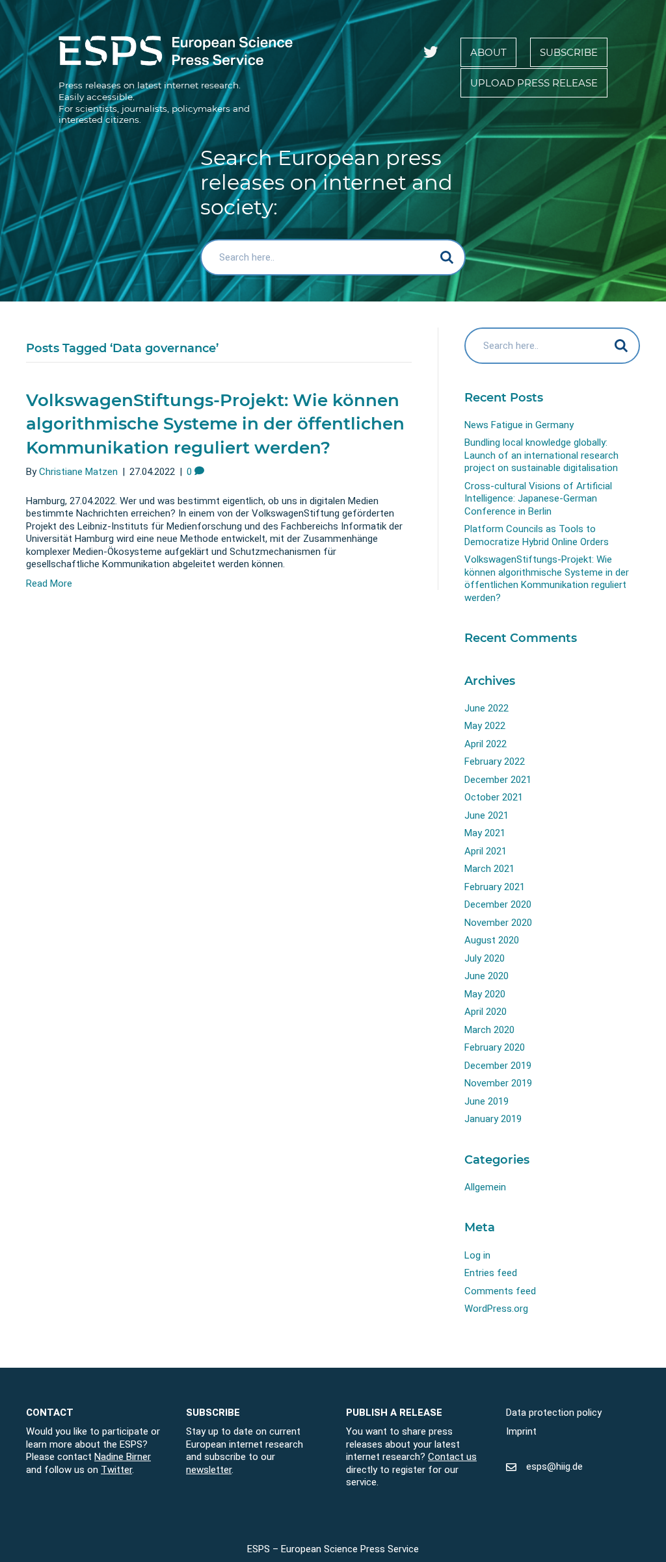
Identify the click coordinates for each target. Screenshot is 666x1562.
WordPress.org (496, 1308)
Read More (49, 583)
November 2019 (498, 1083)
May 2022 (484, 726)
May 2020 (484, 994)
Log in (477, 1255)
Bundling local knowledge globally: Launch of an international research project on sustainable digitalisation (541, 455)
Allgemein (485, 1187)
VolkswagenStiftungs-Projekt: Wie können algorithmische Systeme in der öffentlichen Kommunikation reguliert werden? (215, 424)
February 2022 (494, 761)
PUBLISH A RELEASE (394, 1412)
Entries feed (490, 1273)
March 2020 (489, 1030)
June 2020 (486, 976)
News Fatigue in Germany (519, 425)
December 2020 (497, 904)
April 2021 (485, 851)
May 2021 (484, 833)
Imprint (521, 1431)
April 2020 (485, 1012)
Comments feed (500, 1291)
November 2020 (498, 922)
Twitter (116, 1470)
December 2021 (497, 780)
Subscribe (569, 52)
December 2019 (497, 1065)
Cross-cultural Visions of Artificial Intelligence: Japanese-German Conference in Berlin (538, 498)
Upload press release (534, 83)
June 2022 (486, 708)
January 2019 (493, 1119)
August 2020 (491, 940)
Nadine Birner (122, 1457)
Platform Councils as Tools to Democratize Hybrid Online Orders (536, 535)
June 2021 (486, 815)
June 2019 (486, 1101)
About (488, 52)
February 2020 (494, 1047)
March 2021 (489, 869)
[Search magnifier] (447, 257)
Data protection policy (554, 1412)
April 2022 (485, 744)
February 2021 (494, 887)
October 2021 (493, 797)
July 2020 (484, 958)
